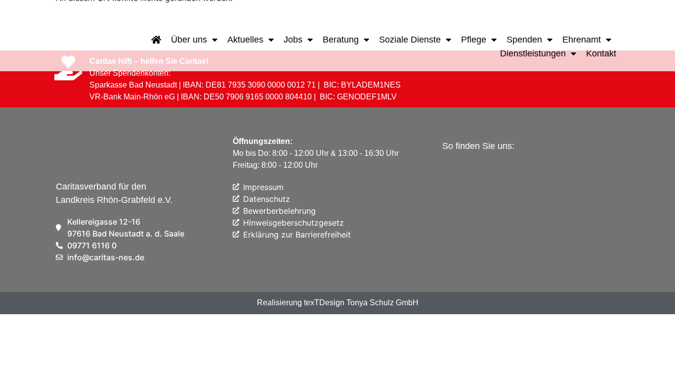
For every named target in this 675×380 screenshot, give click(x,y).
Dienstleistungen (533, 53)
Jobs (293, 40)
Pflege (473, 40)
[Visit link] (71, 46)
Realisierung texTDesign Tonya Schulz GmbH (338, 302)
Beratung (341, 40)
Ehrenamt (581, 40)
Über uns (189, 40)
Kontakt (601, 53)
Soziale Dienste (410, 40)
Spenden (524, 40)
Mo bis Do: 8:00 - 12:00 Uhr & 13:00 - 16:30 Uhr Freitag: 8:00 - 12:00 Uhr (316, 153)
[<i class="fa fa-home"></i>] (156, 40)
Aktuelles (245, 40)
